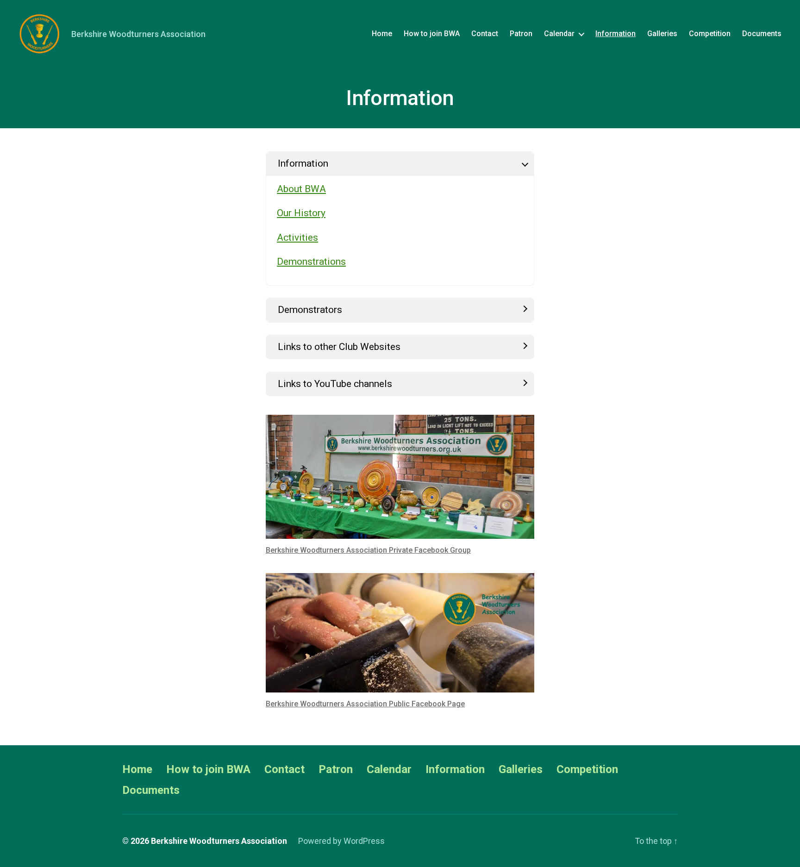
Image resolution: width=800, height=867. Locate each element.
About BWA (301, 188)
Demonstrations (311, 261)
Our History (301, 212)
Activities (297, 237)
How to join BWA (432, 33)
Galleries (662, 33)
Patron (521, 33)
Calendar (559, 33)
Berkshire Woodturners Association (219, 841)
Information (615, 33)
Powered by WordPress (341, 841)
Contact (484, 33)
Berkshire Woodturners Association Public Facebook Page (365, 703)
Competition (710, 33)
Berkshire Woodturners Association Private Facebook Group (368, 550)
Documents (761, 33)
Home (382, 33)
